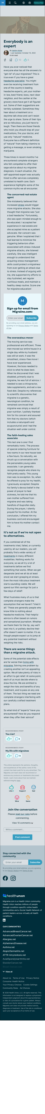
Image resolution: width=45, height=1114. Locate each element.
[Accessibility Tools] (23, 3)
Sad (32, 788)
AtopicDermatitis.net (13, 951)
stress (21, 205)
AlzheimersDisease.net (15, 943)
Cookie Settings (30, 985)
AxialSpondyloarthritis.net (16, 959)
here (18, 780)
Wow (15, 798)
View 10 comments (21, 823)
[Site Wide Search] (15, 3)
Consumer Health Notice (13, 981)
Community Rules (10, 988)
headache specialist (14, 81)
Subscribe (38, 3)
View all (8, 972)
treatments (9, 556)
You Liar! (10, 734)
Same (26, 798)
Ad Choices (25, 988)
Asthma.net (9, 947)
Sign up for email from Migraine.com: (22, 310)
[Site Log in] (29, 3)
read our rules (22, 814)
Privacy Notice (24, 326)
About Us (7, 978)
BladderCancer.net (12, 963)
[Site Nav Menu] (9, 3)
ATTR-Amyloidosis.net (14, 955)
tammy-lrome (17, 50)
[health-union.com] (14, 896)
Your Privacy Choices (12, 985)
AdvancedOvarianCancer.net (18, 935)
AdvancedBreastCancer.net (17, 931)
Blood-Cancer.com (12, 967)
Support (22, 788)
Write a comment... (15, 829)
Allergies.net (9, 939)
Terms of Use (27, 871)
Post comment (22, 837)
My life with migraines (17, 750)
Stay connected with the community (17, 855)
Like (10, 788)
